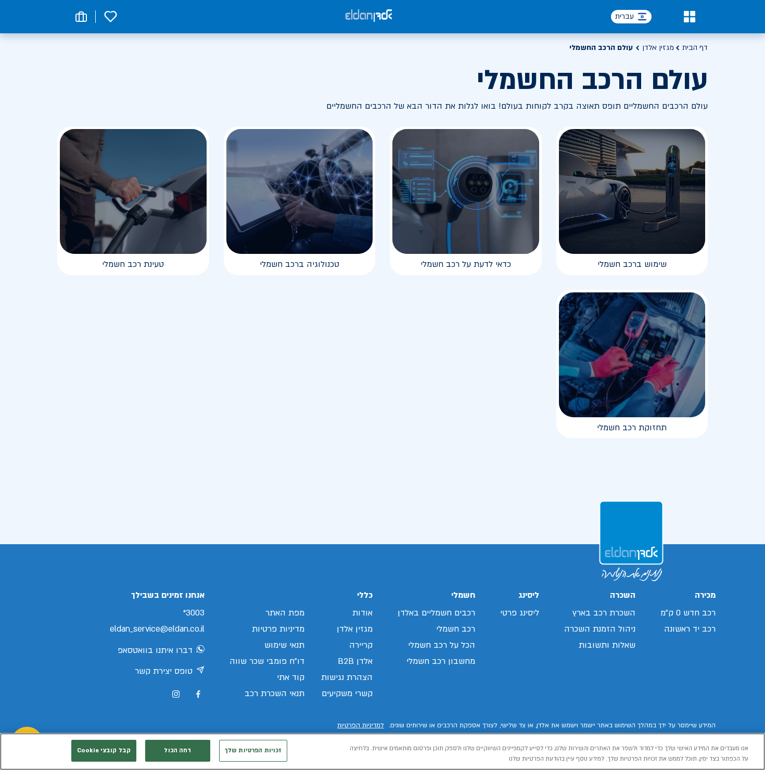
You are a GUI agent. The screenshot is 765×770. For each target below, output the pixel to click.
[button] (689, 17)
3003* (194, 613)
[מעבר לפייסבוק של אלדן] (198, 694)
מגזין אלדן (658, 48)
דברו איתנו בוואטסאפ (155, 650)
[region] (382, 751)
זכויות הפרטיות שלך (253, 750)
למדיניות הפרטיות (360, 725)
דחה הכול (177, 750)
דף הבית (695, 48)
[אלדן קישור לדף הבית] (368, 16)
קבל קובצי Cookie (104, 750)
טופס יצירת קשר (164, 671)
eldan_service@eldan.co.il (157, 629)
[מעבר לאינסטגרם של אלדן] (176, 694)
